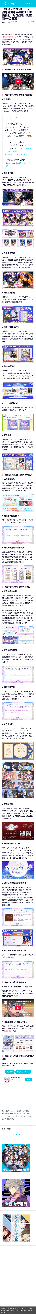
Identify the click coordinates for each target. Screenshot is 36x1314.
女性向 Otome (9, 1111)
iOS (24, 1113)
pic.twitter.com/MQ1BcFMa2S (16, 154)
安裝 (28, 1079)
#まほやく (25, 148)
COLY (13, 1113)
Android (7, 1113)
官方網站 (10, 1072)
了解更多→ (9, 1312)
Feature (19, 1113)
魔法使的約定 (9, 1119)
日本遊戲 (26, 1111)
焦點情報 (19, 1116)
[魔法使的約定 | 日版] (18, 1079)
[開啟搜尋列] (23, 3)
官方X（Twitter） (23, 1072)
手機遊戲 (18, 1111)
